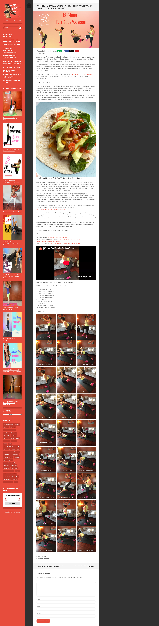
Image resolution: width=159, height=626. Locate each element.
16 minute (6, 432)
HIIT (14, 462)
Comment (40, 581)
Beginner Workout (8, 446)
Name (38, 599)
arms (5, 443)
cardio (13, 449)
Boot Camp (7, 449)
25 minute (6, 438)
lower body (14, 465)
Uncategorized (7, 479)
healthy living (7, 462)
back (10, 443)
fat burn (10, 451)
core (18, 449)
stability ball (13, 473)
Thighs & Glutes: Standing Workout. (82, 74)
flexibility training (8, 457)
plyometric (14, 468)
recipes (17, 471)
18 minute (13, 432)
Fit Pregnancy (14, 454)
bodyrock (17, 446)
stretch (16, 476)
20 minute (6, 435)
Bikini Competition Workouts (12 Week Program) (10, 57)
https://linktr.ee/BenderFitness (57, 237)
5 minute (6, 427)
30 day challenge (15, 438)
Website (39, 613)
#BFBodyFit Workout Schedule (11, 424)
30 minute (6, 441)
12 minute (6, 430)
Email (38, 606)
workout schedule (8, 482)
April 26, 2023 (42, 556)
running (6, 473)
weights (15, 479)
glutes (5, 460)
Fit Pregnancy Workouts (12, 67)
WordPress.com (16, 512)
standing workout (8, 476)
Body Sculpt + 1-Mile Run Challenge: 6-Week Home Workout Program (12, 63)
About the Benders (10, 53)
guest (10, 460)
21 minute (13, 435)
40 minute (14, 441)
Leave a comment (43, 558)
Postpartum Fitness (9, 471)
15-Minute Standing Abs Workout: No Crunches (82, 565)
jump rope (6, 465)
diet (5, 451)
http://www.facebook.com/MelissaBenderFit (50, 209)
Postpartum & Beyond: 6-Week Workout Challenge (12, 76)
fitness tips (6, 454)
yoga (16, 482)
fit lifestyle (16, 451)
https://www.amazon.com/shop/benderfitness (65, 243)
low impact (7, 468)
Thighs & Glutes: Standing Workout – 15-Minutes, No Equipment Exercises (50, 565)
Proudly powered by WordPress (12, 511)
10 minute (13, 427)
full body (17, 457)
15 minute (13, 430)
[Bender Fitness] (12, 12)
